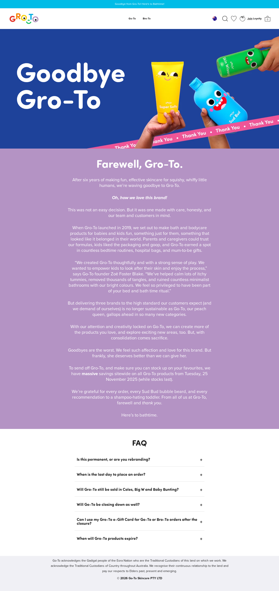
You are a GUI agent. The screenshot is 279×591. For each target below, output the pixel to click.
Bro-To (147, 18)
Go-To (132, 18)
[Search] (225, 18)
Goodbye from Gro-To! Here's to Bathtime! (139, 4)
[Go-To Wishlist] (233, 18)
